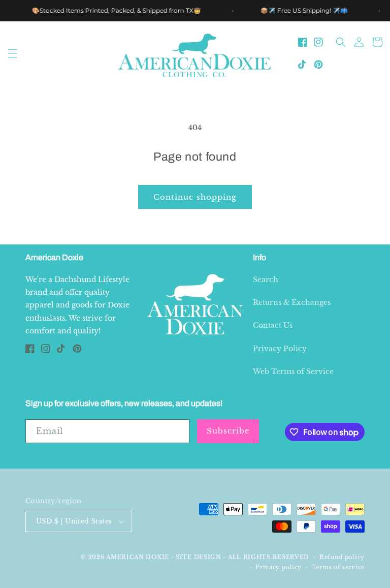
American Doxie (137, 557)
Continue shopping (195, 197)
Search (265, 279)
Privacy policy (278, 567)
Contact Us (272, 325)
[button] (13, 53)
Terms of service (338, 567)
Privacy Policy (280, 348)
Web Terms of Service (293, 371)
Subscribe (228, 431)
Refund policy (342, 557)
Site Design (198, 557)
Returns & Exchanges (292, 302)
